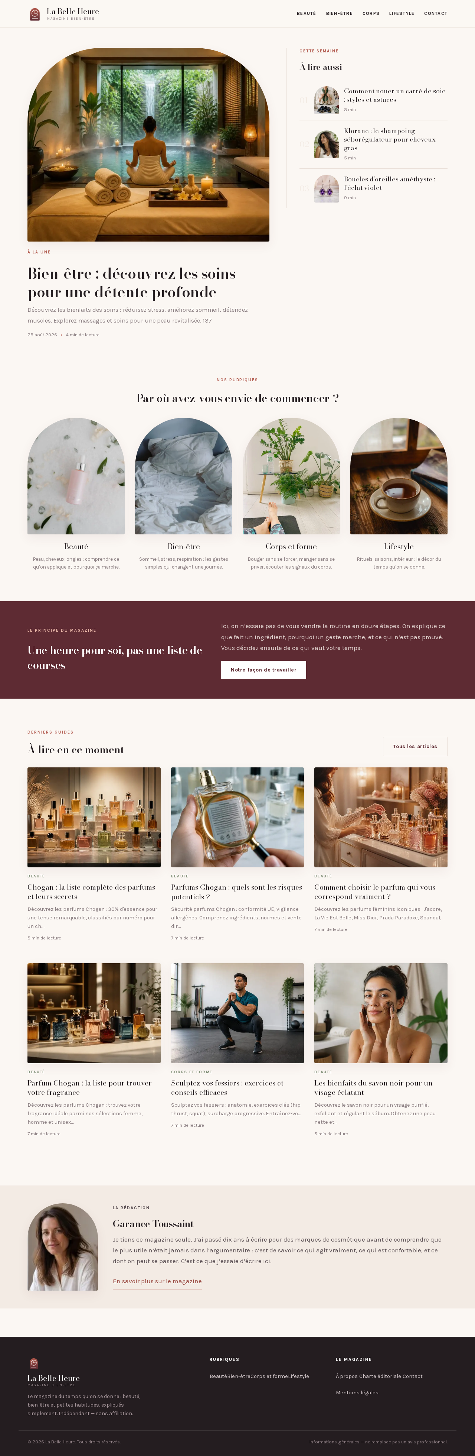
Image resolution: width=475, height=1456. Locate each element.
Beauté (307, 13)
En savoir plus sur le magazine (157, 1281)
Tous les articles (415, 746)
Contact (436, 13)
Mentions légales (357, 1392)
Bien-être (339, 13)
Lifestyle (402, 13)
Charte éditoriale (380, 1376)
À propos (347, 1376)
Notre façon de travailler (264, 670)
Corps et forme (269, 1376)
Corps (371, 13)
